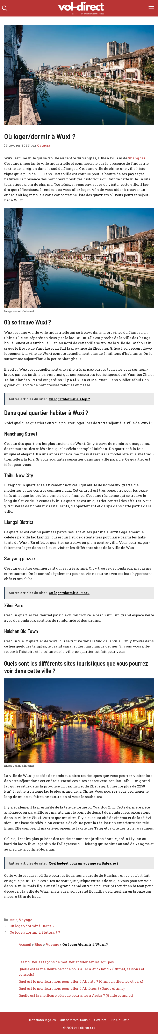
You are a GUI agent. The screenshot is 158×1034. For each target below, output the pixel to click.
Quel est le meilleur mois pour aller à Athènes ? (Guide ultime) (72, 988)
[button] (4, 8)
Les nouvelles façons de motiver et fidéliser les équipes (66, 962)
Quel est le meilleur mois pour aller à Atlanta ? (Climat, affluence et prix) (81, 981)
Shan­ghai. (137, 158)
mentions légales (42, 1020)
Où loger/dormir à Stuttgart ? (35, 932)
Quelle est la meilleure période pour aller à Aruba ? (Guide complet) (76, 995)
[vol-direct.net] (81, 8)
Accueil (25, 944)
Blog (38, 944)
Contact (100, 1020)
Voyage (25, 919)
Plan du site (119, 1020)
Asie (13, 919)
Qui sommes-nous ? (75, 1020)
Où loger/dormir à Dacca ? (32, 926)
